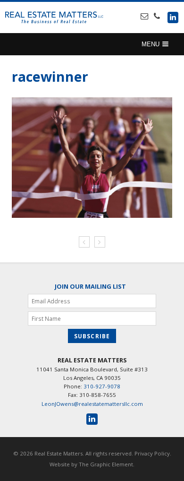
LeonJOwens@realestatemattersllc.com (92, 403)
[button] (155, 44)
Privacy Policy (152, 453)
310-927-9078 (102, 386)
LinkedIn (172, 17)
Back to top (176, 472)
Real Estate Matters (54, 17)
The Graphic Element (106, 464)
